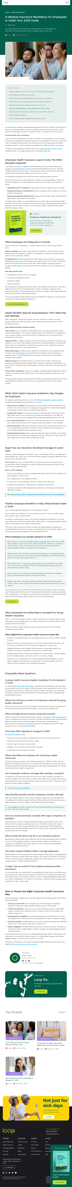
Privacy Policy (35, 1154)
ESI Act (44, 191)
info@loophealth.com (52, 1134)
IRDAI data (48, 854)
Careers (33, 1148)
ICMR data (45, 555)
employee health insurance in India (51, 148)
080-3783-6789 (51, 1131)
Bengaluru (48, 1148)
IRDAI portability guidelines (21, 783)
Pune (46, 1141)
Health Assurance (8, 1141)
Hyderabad (48, 1151)
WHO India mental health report (18, 353)
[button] (67, 2)
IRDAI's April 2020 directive (25, 686)
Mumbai (47, 1145)
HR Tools (5, 1151)
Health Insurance (8, 1145)
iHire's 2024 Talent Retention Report (50, 203)
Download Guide (59, 1182)
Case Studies (22, 1154)
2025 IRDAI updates (14, 734)
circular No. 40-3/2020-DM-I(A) (15, 168)
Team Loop (11, 25)
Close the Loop (22, 1141)
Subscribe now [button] (41, 991)
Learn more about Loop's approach (25, 944)
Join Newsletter (9, 1167)
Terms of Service (36, 1151)
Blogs (19, 1151)
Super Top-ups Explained (22, 788)
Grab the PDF (36, 230)
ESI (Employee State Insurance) (15, 761)
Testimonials (35, 1145)
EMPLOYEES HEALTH (18, 12)
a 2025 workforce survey (21, 519)
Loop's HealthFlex (13, 807)
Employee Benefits (8, 1148)
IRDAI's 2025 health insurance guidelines (50, 400)
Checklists (21, 1148)
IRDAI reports (17, 265)
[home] (6, 3)
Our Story (34, 1141)
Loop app (5, 1154)
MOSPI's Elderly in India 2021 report (39, 541)
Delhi (46, 1154)
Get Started (48, 1117)
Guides (20, 1145)
